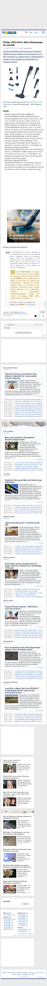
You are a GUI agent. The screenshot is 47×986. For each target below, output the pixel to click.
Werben (19, 974)
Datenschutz (12, 972)
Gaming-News (9, 517)
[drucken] (43, 312)
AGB (18, 972)
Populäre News (22, 929)
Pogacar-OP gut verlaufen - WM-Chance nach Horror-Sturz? (21, 607)
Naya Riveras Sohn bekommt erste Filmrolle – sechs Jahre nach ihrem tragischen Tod (16, 794)
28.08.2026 (7, 922)
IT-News (6, 474)
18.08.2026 (21, 923)
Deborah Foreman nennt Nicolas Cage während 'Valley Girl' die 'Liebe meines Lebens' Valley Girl (21, 376)
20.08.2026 (21, 920)
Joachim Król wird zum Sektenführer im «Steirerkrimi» (31, 593)
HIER (12, 280)
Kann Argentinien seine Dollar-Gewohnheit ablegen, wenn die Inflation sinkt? (22, 648)
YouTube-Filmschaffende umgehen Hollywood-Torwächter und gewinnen (17, 866)
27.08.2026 (7, 924)
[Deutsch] (26, 32)
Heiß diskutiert (22, 931)
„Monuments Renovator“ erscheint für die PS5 (22, 523)
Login (30, 32)
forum (43, 335)
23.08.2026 (21, 915)
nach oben (40, 977)
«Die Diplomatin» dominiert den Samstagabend (29, 597)
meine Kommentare (19, 935)
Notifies (31, 935)
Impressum (31, 972)
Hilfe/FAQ (25, 974)
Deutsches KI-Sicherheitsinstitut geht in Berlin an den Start (17, 850)
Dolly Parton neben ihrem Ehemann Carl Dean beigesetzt (16, 777)
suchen (26, 904)
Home (37, 972)
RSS (33, 974)
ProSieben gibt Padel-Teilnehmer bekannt (27, 589)
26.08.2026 (7, 926)
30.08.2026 (7, 919)
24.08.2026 (7, 929)
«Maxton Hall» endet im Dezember (25, 595)
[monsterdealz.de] (8, 314)
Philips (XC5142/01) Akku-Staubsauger (19, 51)
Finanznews (8, 641)
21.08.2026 (21, 918)
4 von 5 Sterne (30, 304)
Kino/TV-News (9, 557)
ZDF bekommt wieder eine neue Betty (26, 591)
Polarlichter (10, 325)
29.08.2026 (7, 921)
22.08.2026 (21, 916)
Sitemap (4, 972)
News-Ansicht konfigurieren (25, 933)
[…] (34, 395)
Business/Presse (10, 682)
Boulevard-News (10, 368)
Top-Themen (8, 431)
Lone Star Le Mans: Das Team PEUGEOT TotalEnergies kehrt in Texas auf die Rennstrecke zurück (22, 690)
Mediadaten (23, 972)
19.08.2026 (21, 922)
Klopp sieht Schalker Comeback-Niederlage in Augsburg (15, 882)
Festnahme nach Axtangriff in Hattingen (26, 466)
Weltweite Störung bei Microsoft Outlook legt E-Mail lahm (23, 481)
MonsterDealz (28, 48)
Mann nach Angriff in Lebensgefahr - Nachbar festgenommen (20, 438)
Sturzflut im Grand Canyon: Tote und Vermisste (29, 470)
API (30, 974)
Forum (42, 972)
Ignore (26, 935)
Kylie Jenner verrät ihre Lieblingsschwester (11, 761)
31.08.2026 (7, 915)
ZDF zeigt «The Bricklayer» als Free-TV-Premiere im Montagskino (16, 833)
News (14, 974)
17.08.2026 (21, 925)
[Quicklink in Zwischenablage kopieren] (41, 312)
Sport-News (8, 600)
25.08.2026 (7, 928)
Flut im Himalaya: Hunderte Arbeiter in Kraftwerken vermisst (17, 817)
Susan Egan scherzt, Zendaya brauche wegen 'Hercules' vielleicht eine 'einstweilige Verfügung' (23, 565)
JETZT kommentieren (24, 333)
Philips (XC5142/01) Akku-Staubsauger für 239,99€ (23, 44)
